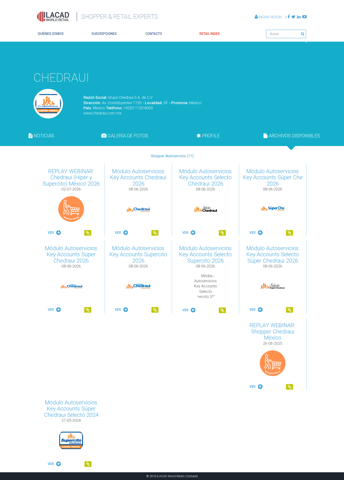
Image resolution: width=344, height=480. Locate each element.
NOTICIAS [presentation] (43, 136)
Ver (51, 233)
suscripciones (104, 34)
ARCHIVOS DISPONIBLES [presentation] (293, 136)
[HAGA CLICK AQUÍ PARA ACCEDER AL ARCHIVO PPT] (154, 233)
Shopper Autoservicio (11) (172, 156)
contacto (153, 34)
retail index (209, 34)
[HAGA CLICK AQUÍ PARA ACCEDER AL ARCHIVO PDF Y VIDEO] (87, 233)
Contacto (192, 476)
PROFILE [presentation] (210, 136)
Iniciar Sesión (270, 17)
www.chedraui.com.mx (102, 113)
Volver (295, 57)
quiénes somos (51, 34)
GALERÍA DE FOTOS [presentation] (127, 136)
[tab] (41, 135)
